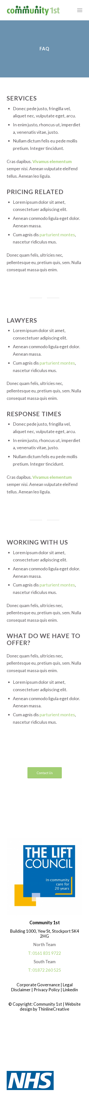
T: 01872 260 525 (44, 970)
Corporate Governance (39, 984)
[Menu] (79, 10)
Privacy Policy (46, 989)
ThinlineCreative (53, 1009)
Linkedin (70, 989)
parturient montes (57, 234)
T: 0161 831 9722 (44, 953)
